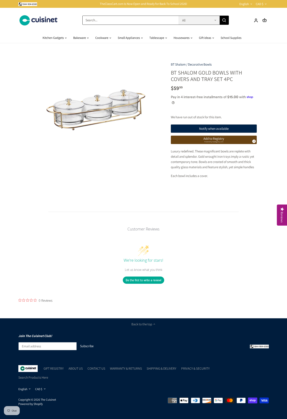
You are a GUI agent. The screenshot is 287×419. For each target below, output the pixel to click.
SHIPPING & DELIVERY (161, 368)
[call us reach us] (27, 4)
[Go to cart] (264, 20)
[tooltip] (254, 141)
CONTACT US (96, 368)
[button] (214, 140)
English (244, 4)
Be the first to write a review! (143, 280)
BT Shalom (178, 64)
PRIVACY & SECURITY (195, 368)
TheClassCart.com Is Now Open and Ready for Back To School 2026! (143, 4)
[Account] (256, 20)
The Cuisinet (48, 399)
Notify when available (214, 128)
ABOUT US (76, 368)
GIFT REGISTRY (54, 368)
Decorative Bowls (200, 64)
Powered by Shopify (30, 404)
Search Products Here (33, 377)
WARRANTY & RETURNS (126, 368)
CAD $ (259, 4)
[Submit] (223, 20)
